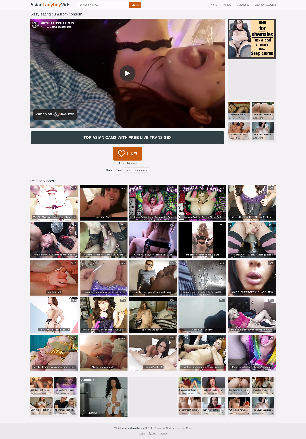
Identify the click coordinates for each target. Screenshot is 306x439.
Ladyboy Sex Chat (265, 4)
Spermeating (141, 170)
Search (135, 5)
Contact (163, 433)
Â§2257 (152, 433)
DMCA (142, 433)
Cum (128, 170)
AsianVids (50, 4)
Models (227, 4)
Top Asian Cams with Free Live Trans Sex (127, 137)
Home (214, 4)
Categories (243, 4)
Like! (132, 154)
